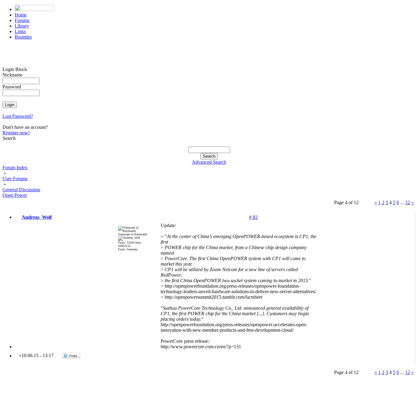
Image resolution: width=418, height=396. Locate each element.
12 (407, 202)
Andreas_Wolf (37, 217)
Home (21, 14)
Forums (22, 20)
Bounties (23, 36)
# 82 (253, 217)
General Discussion (21, 189)
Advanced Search (209, 162)
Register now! (16, 132)
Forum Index (15, 167)
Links (20, 31)
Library (22, 25)
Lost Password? (17, 116)
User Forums (15, 178)
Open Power (14, 195)
